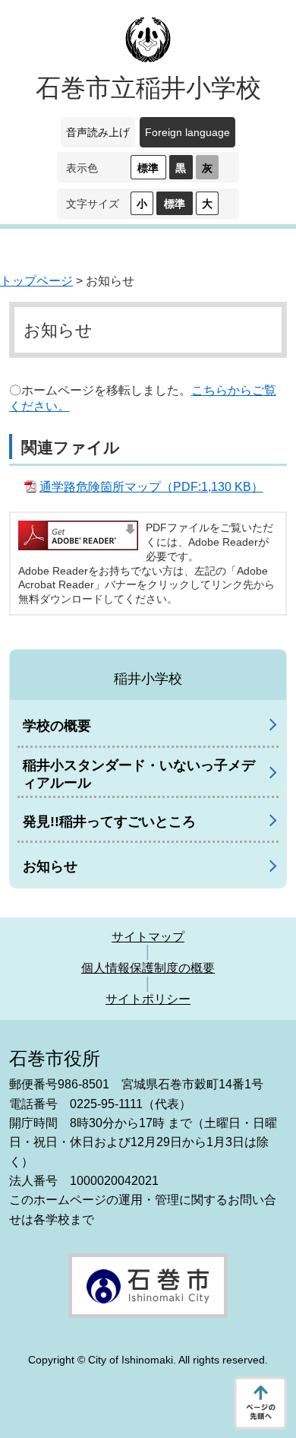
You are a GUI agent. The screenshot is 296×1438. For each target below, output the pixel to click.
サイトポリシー (148, 999)
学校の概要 (57, 725)
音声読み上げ (98, 132)
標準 (148, 168)
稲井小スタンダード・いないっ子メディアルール (139, 774)
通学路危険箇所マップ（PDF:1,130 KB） (151, 486)
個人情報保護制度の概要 (148, 967)
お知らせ (50, 866)
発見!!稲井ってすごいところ (109, 821)
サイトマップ (148, 936)
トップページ (36, 280)
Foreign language (187, 132)
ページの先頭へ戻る (260, 1403)
